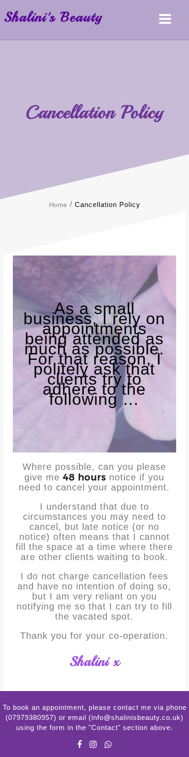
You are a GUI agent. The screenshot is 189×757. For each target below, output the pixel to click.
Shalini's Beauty (53, 17)
